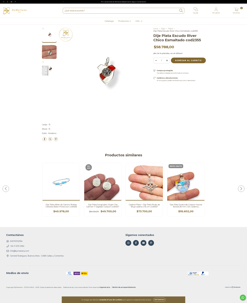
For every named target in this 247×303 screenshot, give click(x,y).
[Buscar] (181, 11)
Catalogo (109, 21)
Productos (123, 21)
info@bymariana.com (19, 251)
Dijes (163, 29)
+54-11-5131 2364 (17, 246)
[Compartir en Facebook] (45, 140)
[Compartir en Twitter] (50, 140)
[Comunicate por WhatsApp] (243, 297)
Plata (170, 29)
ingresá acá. (105, 287)
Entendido (160, 300)
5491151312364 (16, 241)
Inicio (155, 29)
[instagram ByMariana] (4, 2)
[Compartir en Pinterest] (56, 140)
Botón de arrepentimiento (124, 287)
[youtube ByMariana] (12, 2)
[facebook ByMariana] (8, 2)
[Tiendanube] (233, 287)
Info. (138, 21)
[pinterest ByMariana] (15, 2)
